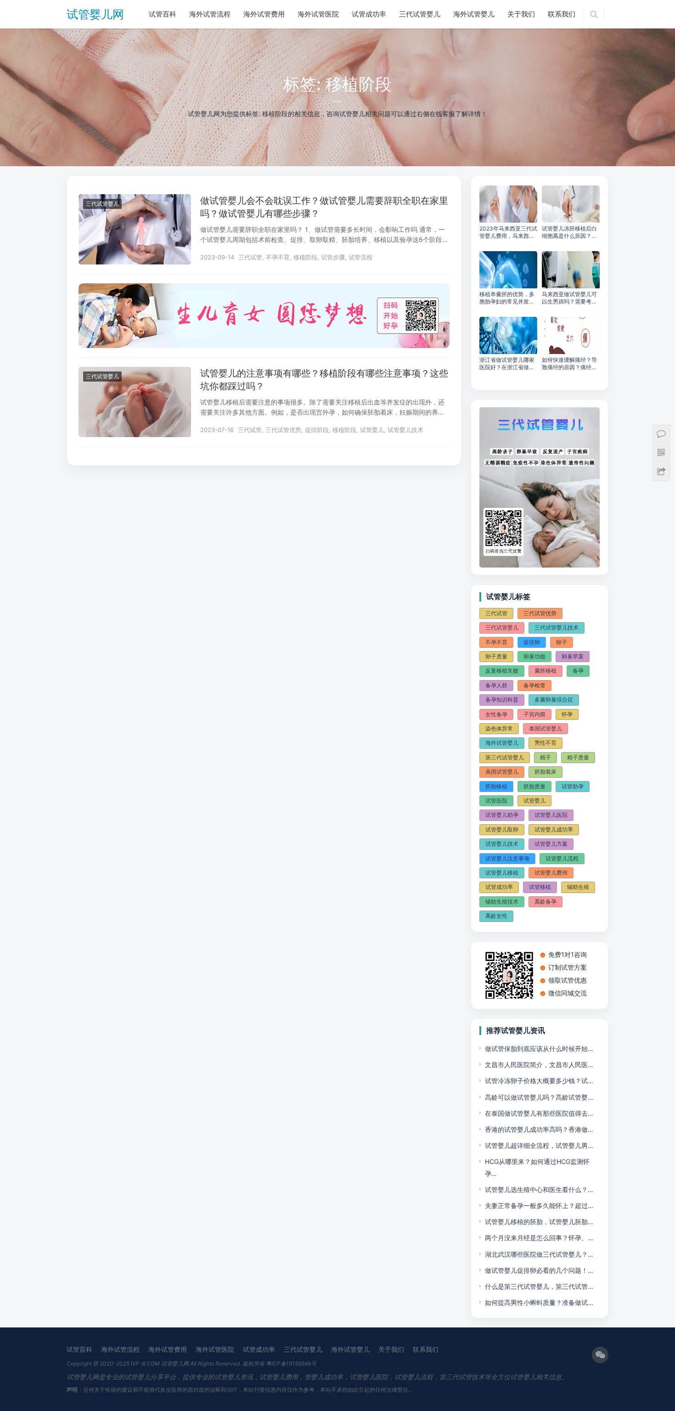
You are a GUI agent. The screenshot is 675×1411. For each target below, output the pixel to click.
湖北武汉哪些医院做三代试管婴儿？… (539, 1254)
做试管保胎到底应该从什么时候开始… (539, 1048)
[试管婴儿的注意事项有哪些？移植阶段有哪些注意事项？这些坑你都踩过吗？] (135, 373)
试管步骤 (333, 257)
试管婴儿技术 (405, 429)
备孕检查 (534, 685)
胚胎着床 (545, 771)
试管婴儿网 (95, 14)
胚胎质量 (534, 786)
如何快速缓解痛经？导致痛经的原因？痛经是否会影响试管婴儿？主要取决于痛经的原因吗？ (569, 363)
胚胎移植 (496, 786)
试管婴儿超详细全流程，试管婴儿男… (539, 1145)
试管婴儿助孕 (501, 814)
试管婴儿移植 (501, 872)
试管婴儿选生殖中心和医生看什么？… (539, 1189)
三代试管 (250, 257)
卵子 (561, 642)
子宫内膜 (534, 714)
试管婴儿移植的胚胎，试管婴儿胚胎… (539, 1221)
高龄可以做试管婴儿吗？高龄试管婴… (539, 1097)
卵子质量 (496, 656)
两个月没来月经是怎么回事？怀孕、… (539, 1238)
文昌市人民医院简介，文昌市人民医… (539, 1064)
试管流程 (360, 257)
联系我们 (561, 14)
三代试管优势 (283, 429)
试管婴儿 (372, 429)
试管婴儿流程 (562, 858)
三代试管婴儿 (419, 14)
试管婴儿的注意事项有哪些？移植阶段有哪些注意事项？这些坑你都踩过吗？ (324, 380)
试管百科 (162, 14)
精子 (545, 757)
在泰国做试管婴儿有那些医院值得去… (539, 1113)
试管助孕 (573, 786)
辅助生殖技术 (501, 901)
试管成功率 (369, 14)
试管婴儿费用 (551, 872)
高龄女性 (496, 915)
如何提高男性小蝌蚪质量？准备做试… (539, 1302)
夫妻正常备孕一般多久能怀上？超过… (539, 1205)
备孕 (578, 670)
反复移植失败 (501, 670)
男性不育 (545, 742)
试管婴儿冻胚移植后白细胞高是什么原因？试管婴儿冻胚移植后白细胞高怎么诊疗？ (569, 232)
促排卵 (531, 642)
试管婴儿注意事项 (507, 858)
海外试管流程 (210, 14)
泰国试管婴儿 (545, 728)
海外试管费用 (264, 14)
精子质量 (578, 757)
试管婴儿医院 (551, 814)
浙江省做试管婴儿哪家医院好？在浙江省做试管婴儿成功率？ (506, 363)
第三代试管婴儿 (504, 757)
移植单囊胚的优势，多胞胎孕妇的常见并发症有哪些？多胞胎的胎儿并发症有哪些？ (506, 298)
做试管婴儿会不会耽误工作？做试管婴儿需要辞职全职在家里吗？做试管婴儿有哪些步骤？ (324, 207)
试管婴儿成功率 (553, 829)
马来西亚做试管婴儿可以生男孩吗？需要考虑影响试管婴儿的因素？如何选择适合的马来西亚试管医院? (569, 298)
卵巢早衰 (573, 656)
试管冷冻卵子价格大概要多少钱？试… (539, 1081)
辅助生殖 (578, 886)
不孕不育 (278, 257)
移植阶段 (305, 257)
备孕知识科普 (501, 699)
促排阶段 (317, 429)
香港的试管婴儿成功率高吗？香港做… (539, 1129)
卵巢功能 (534, 656)
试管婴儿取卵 (501, 829)
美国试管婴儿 (501, 771)
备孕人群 (496, 685)
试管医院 (496, 800)
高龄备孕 (545, 901)
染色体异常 (499, 728)
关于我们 (521, 14)
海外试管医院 (318, 14)
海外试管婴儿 (474, 14)
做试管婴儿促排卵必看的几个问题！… (539, 1270)
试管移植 (540, 886)
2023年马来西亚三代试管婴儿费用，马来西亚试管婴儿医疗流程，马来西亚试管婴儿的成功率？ (508, 232)
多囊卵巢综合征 (553, 699)
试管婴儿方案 (551, 843)
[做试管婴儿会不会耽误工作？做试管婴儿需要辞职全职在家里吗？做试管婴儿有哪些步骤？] (135, 200)
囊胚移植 (545, 670)
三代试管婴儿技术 (556, 627)
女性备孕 (496, 714)
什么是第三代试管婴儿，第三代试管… (539, 1286)
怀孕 (567, 714)
